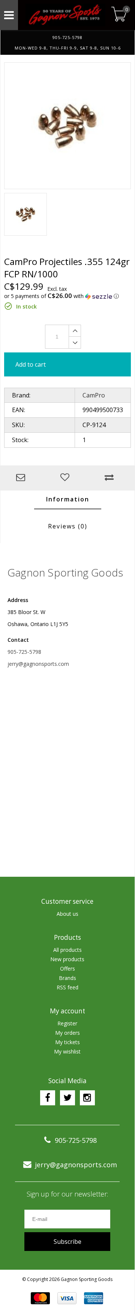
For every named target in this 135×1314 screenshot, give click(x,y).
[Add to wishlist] (67, 478)
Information (67, 499)
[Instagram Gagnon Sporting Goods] (87, 1097)
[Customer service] (22, 478)
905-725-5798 (24, 651)
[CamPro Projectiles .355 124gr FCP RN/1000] (67, 126)
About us (67, 913)
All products (67, 949)
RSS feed (67, 987)
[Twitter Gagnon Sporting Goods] (67, 1097)
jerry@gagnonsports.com (38, 663)
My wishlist (67, 1051)
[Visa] (66, 1298)
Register (67, 1023)
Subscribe (67, 1241)
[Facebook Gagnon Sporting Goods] (47, 1097)
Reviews (67, 526)
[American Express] (93, 1298)
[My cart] (119, 15)
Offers (67, 968)
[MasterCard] (40, 1298)
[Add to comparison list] (111, 478)
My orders (67, 1032)
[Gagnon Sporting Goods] (64, 15)
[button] (67, 296)
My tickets (67, 1042)
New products (67, 959)
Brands (67, 977)
